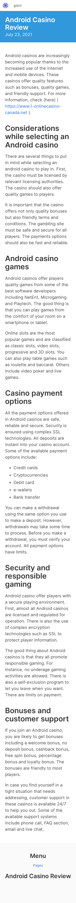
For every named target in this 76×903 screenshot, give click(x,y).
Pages (38, 865)
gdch (18, 5)
